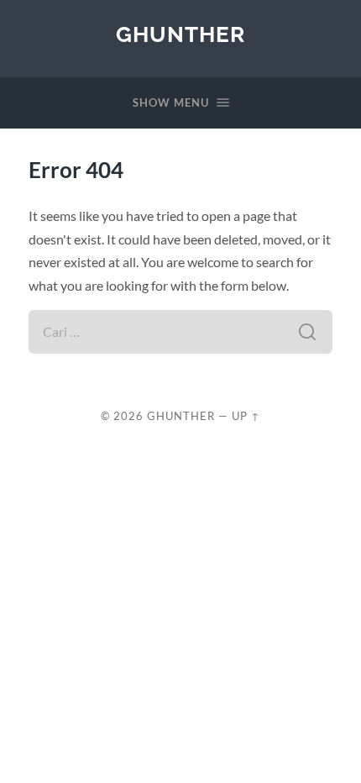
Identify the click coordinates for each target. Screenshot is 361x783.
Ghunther (180, 34)
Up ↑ (246, 416)
